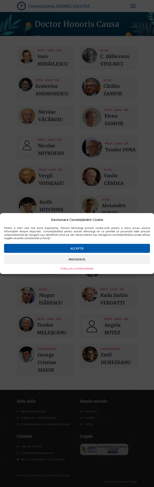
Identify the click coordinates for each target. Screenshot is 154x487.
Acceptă (77, 248)
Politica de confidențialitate (77, 268)
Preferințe (77, 259)
